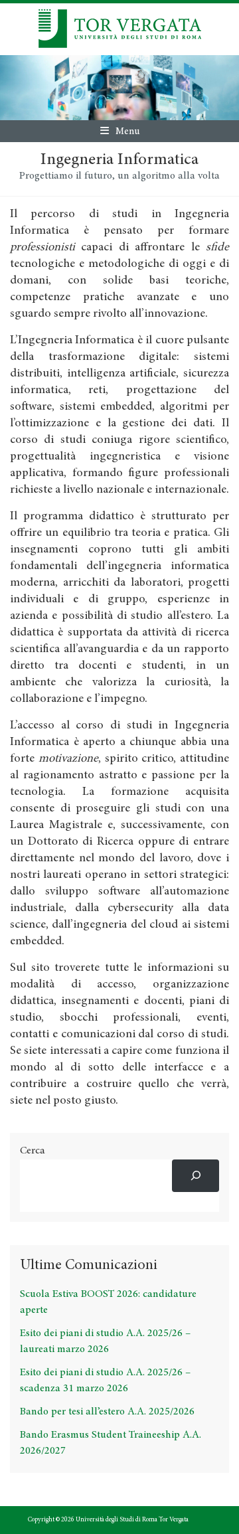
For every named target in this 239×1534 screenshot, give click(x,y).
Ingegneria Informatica (119, 160)
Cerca (32, 1151)
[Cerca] (195, 1175)
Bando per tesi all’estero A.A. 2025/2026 (107, 1411)
